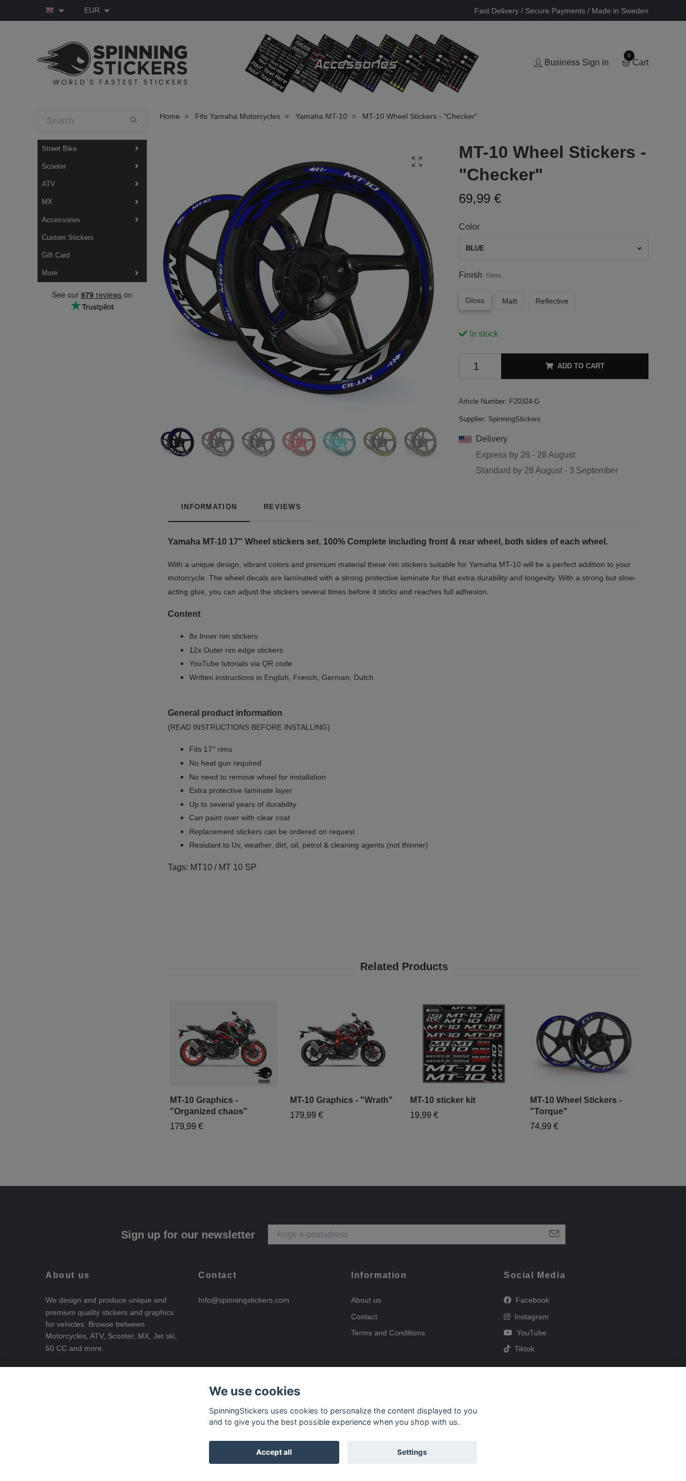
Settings (412, 1452)
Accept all (274, 1452)
